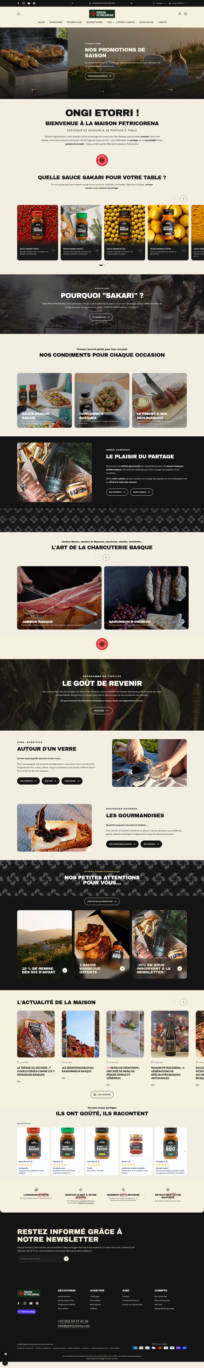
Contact (126, 1296)
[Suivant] (131, 3)
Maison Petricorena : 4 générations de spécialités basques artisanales (167, 1073)
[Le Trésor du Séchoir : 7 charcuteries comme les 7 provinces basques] (36, 1034)
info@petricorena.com (85, 1203)
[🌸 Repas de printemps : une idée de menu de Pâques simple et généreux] (125, 1034)
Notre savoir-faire (66, 1300)
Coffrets (93, 1308)
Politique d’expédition (74, 1348)
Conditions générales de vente (99, 1348)
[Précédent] (72, 3)
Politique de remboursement (25, 1348)
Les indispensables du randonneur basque (78, 1069)
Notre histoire (64, 1296)
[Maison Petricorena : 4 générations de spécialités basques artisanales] (170, 1034)
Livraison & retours (130, 1300)
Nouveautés (95, 1304)
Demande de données (164, 1308)
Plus (18, 1081)
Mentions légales (115, 1348)
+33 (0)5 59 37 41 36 (86, 1201)
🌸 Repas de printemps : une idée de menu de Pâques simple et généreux (123, 1073)
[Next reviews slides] (185, 1151)
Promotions (95, 1300)
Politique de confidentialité (43, 1348)
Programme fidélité (66, 1304)
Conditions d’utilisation (59, 1348)
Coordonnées (85, 1348)
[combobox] (159, 3)
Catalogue (94, 1296)
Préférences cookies (159, 1344)
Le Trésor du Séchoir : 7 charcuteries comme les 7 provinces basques (36, 1071)
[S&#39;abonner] (66, 1258)
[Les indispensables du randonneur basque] (80, 1034)
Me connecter (161, 1296)
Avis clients (63, 1308)
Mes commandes (162, 1300)
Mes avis (158, 1304)
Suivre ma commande (132, 1304)
